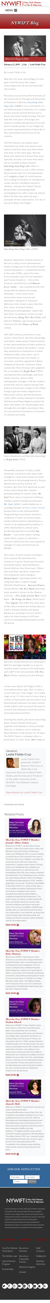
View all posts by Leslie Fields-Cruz (24, 792)
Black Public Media (35, 507)
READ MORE (11, 925)
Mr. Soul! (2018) (12, 504)
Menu (9, 10)
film (25, 65)
